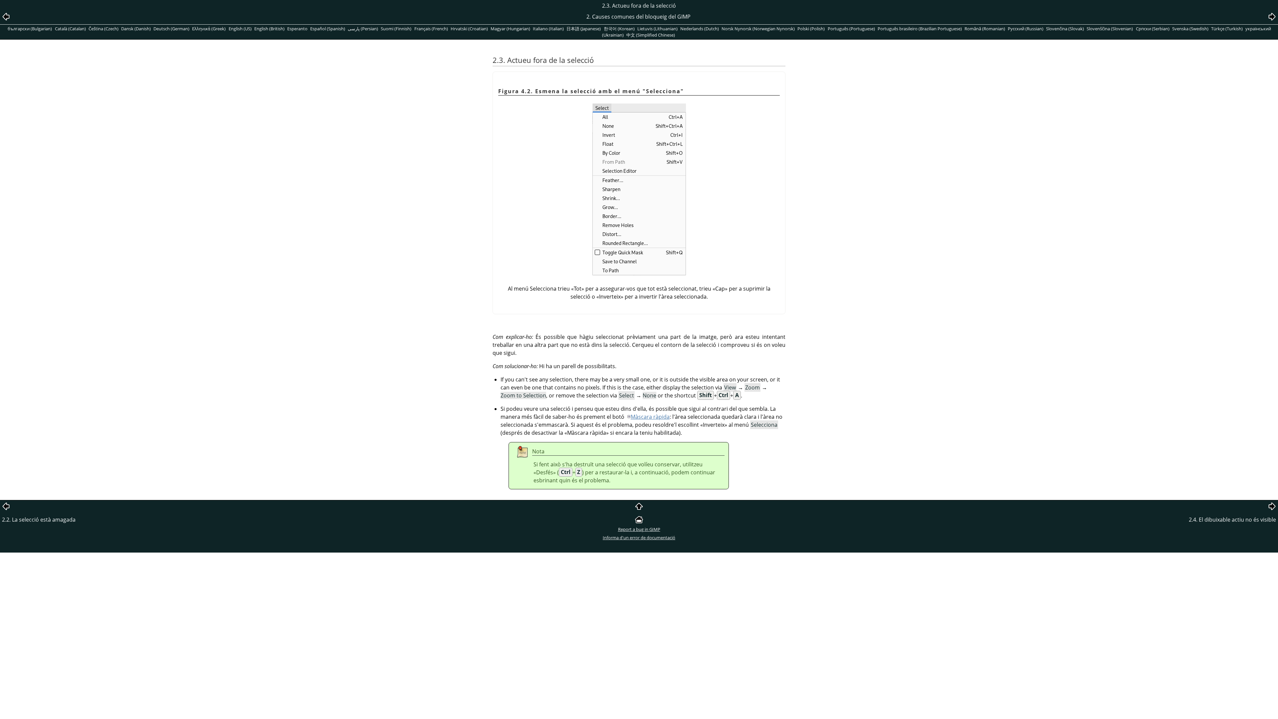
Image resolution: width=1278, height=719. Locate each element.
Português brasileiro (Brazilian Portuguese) (920, 29)
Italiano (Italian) (548, 29)
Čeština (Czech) (103, 29)
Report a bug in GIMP (639, 529)
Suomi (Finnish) (396, 29)
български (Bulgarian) (30, 29)
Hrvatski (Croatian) (469, 29)
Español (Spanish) (327, 29)
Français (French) (431, 29)
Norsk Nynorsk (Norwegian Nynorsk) (758, 29)
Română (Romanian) (984, 29)
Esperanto (297, 29)
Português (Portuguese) (851, 29)
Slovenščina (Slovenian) (1110, 29)
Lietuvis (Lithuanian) (657, 29)
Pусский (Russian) (1025, 29)
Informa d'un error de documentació (639, 538)
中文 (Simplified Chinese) (650, 35)
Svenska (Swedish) (1190, 29)
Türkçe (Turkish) (1227, 29)
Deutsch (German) (171, 29)
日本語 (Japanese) (583, 29)
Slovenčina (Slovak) (1065, 29)
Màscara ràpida (650, 416)
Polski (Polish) (811, 29)
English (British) (269, 29)
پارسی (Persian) (363, 29)
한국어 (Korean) (619, 29)
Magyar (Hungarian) (510, 29)
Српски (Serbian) (1153, 29)
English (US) (240, 29)
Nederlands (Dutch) (699, 29)
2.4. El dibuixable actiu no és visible (1232, 519)
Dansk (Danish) (136, 29)
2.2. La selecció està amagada (39, 519)
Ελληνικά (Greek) (209, 29)
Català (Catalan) (70, 29)
